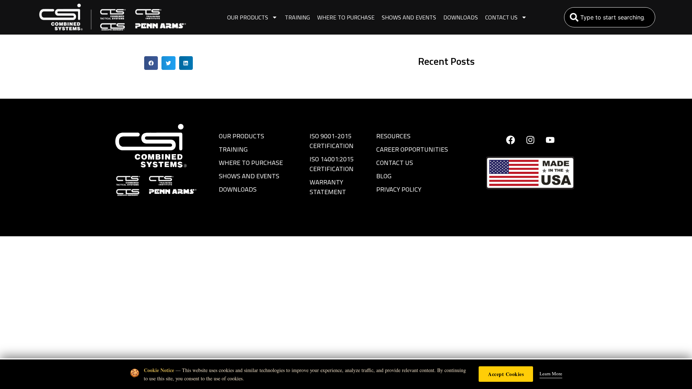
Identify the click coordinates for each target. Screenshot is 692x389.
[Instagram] (530, 140)
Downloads (460, 17)
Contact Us (501, 17)
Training (297, 17)
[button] (151, 63)
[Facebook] (510, 140)
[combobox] (609, 17)
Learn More (551, 373)
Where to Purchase (345, 17)
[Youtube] (550, 140)
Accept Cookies (506, 374)
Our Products (247, 17)
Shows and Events (409, 17)
